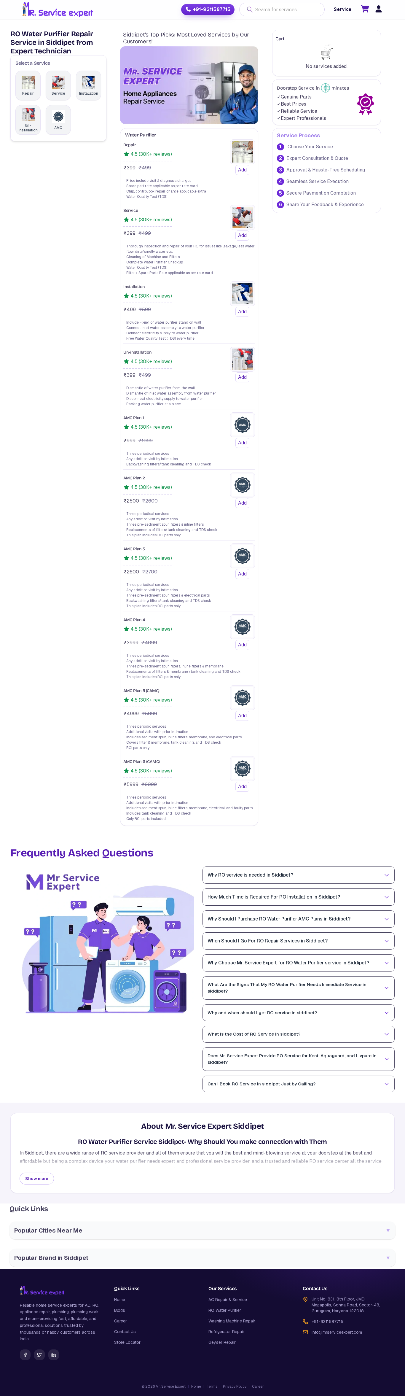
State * (122, 205)
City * (210, 205)
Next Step (202, 350)
